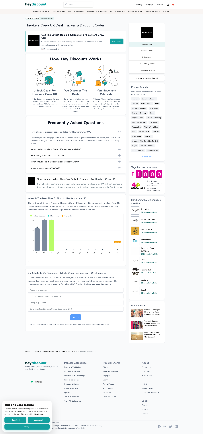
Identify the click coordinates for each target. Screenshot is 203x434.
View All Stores (109, 396)
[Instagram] (165, 427)
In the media (147, 375)
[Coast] (135, 291)
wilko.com (154, 108)
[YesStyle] (135, 281)
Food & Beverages (117, 11)
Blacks (106, 367)
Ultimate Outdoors (139, 108)
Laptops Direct (137, 117)
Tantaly (135, 103)
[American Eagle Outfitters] (135, 251)
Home (27, 351)
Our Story (146, 371)
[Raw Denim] (135, 241)
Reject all (16, 420)
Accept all (38, 420)
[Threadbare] (135, 210)
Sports (165, 11)
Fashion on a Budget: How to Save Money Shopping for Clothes (152, 312)
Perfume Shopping (154, 117)
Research (159, 4)
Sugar (134, 146)
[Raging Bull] (135, 271)
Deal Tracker (147, 45)
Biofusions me (152, 150)
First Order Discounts (147, 70)
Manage (27, 426)
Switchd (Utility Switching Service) (145, 141)
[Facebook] (159, 427)
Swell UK (148, 136)
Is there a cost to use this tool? (45, 167)
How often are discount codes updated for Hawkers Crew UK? (61, 131)
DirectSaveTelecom (149, 99)
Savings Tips (147, 388)
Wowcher (107, 392)
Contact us (146, 367)
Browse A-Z (147, 156)
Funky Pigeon (108, 384)
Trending (139, 4)
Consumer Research (150, 392)
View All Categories (72, 401)
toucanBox (136, 127)
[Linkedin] (176, 427)
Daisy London (146, 103)
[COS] (135, 261)
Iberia (152, 113)
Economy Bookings (139, 113)
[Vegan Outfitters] (135, 220)
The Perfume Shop (151, 127)
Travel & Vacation (152, 11)
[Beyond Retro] (135, 231)
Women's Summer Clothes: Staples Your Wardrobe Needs (152, 323)
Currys (106, 379)
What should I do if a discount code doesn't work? (55, 161)
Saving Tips (149, 4)
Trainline (135, 99)
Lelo (133, 131)
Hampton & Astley (139, 122)
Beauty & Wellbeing (75, 11)
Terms (144, 405)
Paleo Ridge (136, 136)
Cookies (145, 413)
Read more (39, 414)
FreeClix (155, 131)
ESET (157, 103)
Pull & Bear (154, 122)
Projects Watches (147, 146)
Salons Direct (144, 131)
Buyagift (106, 375)
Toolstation (108, 388)
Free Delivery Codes (146, 64)
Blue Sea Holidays (110, 371)
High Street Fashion (47, 18)
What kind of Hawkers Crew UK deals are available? (56, 149)
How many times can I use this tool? (48, 155)
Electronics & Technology (96, 11)
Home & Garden (58, 11)
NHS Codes (146, 57)
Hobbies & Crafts (134, 11)
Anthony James (138, 150)
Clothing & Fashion (40, 11)
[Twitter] (170, 427)
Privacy (145, 409)
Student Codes (146, 51)
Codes (36, 351)
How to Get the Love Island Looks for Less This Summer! (152, 334)
